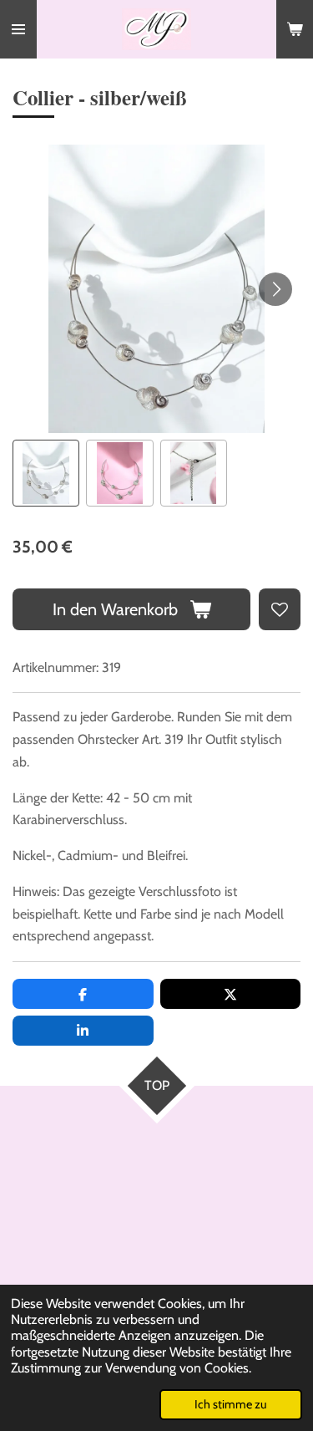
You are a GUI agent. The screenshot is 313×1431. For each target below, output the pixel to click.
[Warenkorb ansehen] (294, 29)
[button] (46, 473)
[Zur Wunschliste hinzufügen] (279, 609)
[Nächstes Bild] (275, 289)
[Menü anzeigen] (18, 29)
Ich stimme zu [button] (230, 1404)
